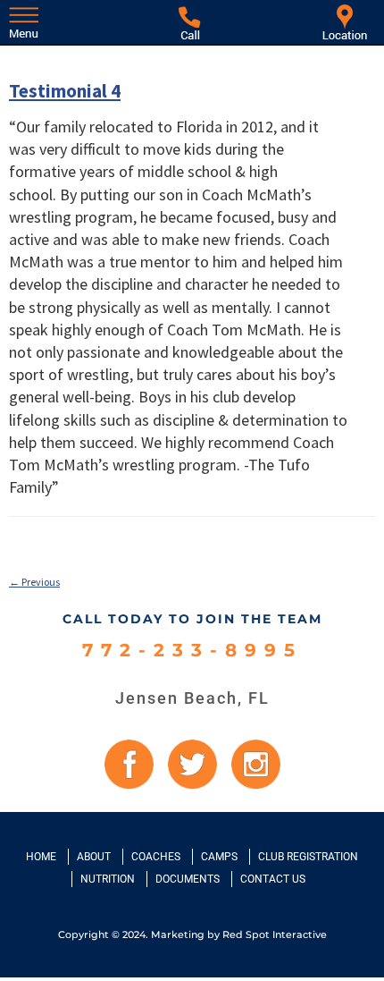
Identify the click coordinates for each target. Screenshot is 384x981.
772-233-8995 (192, 650)
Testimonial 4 (65, 91)
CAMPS (219, 856)
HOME (41, 856)
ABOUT (94, 856)
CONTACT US (272, 879)
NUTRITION (107, 879)
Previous (34, 581)
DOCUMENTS (187, 879)
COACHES (155, 856)
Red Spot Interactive (274, 934)
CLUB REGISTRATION (308, 856)
